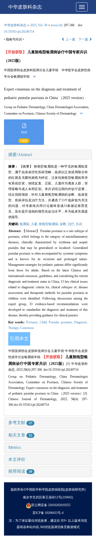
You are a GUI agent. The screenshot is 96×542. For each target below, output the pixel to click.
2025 (33, 25)
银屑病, (25, 224)
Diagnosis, (81, 322)
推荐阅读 (20, 471)
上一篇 (70, 39)
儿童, (35, 224)
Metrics (14, 447)
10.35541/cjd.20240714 (19, 31)
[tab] (48, 155)
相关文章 (20, 435)
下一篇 (83, 39)
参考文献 (20, 422)
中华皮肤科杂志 (25, 7)
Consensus (27, 328)
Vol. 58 (42, 25)
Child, (44, 322)
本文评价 (16, 459)
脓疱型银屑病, (49, 224)
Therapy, (14, 328)
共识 (79, 224)
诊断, (64, 224)
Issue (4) (56, 25)
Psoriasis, (33, 322)
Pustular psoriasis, (61, 322)
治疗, (72, 224)
